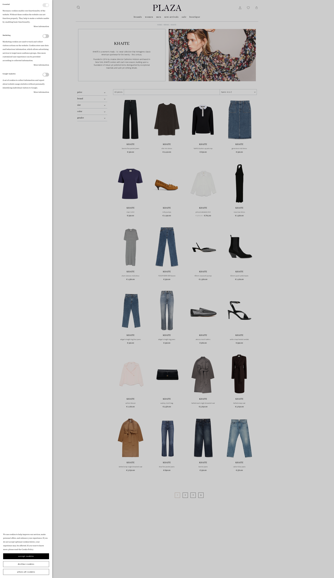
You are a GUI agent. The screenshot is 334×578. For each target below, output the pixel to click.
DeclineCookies (26, 564)
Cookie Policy (28, 549)
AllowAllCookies (26, 572)
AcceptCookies (26, 556)
